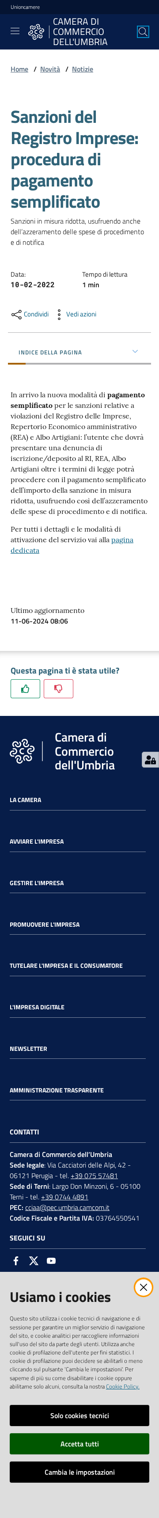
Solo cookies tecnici (79, 1415)
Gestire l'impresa (37, 882)
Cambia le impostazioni (80, 1472)
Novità (50, 69)
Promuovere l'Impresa (45, 924)
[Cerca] (143, 32)
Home (19, 69)
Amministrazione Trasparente (57, 1090)
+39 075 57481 (94, 1175)
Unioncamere (25, 7)
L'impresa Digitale (37, 1007)
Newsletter (28, 1048)
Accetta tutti (80, 1443)
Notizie (82, 69)
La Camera (25, 799)
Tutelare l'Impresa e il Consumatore (66, 965)
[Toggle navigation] (15, 31)
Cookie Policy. (123, 1386)
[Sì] (25, 688)
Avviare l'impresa (37, 841)
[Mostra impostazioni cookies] (150, 760)
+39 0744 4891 (64, 1196)
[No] (58, 688)
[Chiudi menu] (127, 18)
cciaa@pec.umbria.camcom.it (67, 1207)
